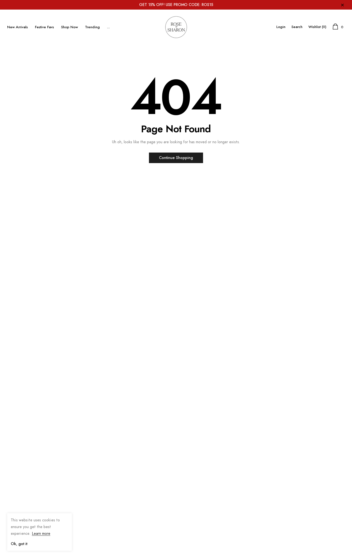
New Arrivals (17, 27)
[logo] (176, 27)
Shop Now (69, 27)
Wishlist (317, 27)
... (108, 27)
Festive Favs (44, 27)
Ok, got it (19, 544)
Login (280, 27)
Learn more (41, 533)
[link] (19, 495)
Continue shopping (176, 158)
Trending (92, 27)
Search (296, 27)
